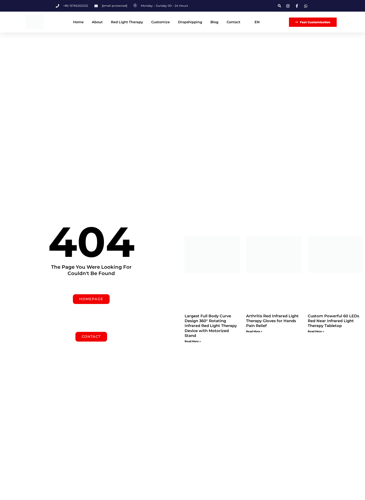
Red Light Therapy (127, 22)
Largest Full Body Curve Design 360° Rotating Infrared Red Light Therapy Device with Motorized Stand (211, 326)
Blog (214, 22)
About (97, 22)
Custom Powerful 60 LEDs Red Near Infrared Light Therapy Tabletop (333, 321)
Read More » (193, 341)
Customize (160, 22)
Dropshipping (190, 22)
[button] (279, 6)
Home (78, 22)
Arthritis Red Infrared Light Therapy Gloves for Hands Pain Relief (272, 321)
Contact (233, 22)
